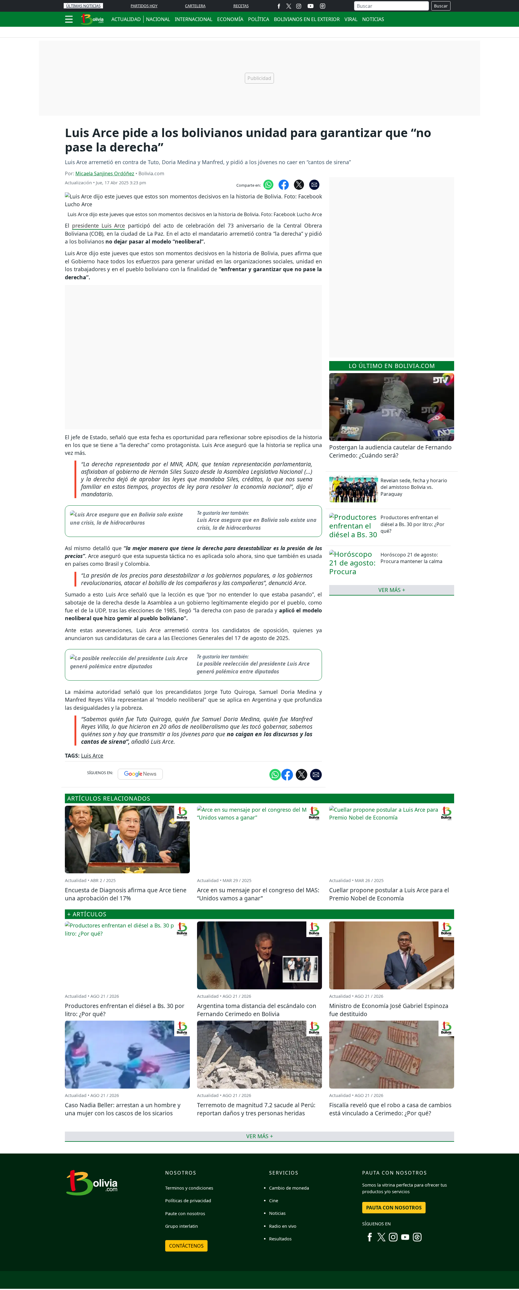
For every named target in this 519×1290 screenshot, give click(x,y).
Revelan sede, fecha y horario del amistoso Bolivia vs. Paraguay (414, 487)
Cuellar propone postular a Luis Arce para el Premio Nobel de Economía (389, 894)
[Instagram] (298, 6)
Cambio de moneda (289, 1188)
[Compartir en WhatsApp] (268, 184)
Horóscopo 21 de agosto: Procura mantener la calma (411, 558)
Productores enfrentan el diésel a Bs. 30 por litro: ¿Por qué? (413, 524)
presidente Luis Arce (98, 225)
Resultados (280, 1239)
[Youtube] (310, 6)
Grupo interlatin (181, 1226)
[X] (288, 6)
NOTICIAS (373, 19)
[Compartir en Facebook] (283, 184)
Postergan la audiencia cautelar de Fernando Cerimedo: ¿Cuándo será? (390, 451)
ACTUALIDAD (126, 19)
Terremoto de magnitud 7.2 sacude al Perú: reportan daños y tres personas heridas (256, 1109)
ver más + (391, 589)
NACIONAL (158, 19)
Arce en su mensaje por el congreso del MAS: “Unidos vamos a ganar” (258, 894)
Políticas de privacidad (188, 1200)
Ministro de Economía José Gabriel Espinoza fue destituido (388, 1010)
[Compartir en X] (299, 184)
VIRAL (350, 19)
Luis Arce (92, 755)
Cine (273, 1200)
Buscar (441, 6)
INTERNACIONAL (193, 19)
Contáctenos (186, 1246)
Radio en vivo (282, 1226)
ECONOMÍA (230, 19)
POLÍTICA (258, 19)
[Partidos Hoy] (322, 6)
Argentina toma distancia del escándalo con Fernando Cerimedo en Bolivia (256, 1010)
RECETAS (241, 5)
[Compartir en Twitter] (301, 774)
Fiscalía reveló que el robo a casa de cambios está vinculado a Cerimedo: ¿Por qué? (390, 1109)
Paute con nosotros (185, 1213)
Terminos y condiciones (189, 1188)
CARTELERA (195, 5)
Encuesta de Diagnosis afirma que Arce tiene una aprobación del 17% (126, 894)
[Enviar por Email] (314, 184)
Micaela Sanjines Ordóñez (104, 173)
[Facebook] (278, 6)
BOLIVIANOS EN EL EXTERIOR (307, 19)
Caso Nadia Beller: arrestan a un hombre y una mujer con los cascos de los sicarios (123, 1109)
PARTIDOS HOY (144, 5)
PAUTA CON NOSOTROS (394, 1207)
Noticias (277, 1213)
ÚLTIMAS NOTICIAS (83, 5)
